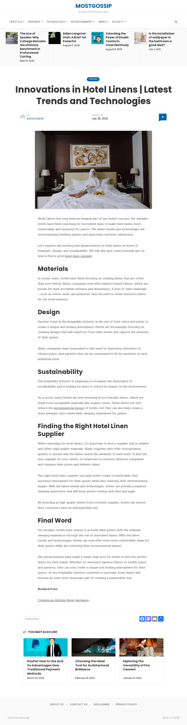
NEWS (102, 22)
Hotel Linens (31, 618)
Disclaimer (101, 704)
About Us (57, 704)
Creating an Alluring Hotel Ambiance (63, 600)
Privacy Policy (126, 704)
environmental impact (69, 408)
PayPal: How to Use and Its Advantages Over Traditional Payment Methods (45, 667)
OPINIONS (93, 79)
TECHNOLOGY (55, 22)
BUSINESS (34, 22)
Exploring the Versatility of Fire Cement (136, 665)
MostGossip (22, 717)
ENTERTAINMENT (81, 22)
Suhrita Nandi (35, 118)
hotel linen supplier (78, 256)
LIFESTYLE (16, 22)
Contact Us (78, 704)
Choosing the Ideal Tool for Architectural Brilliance (92, 665)
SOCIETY (118, 22)
